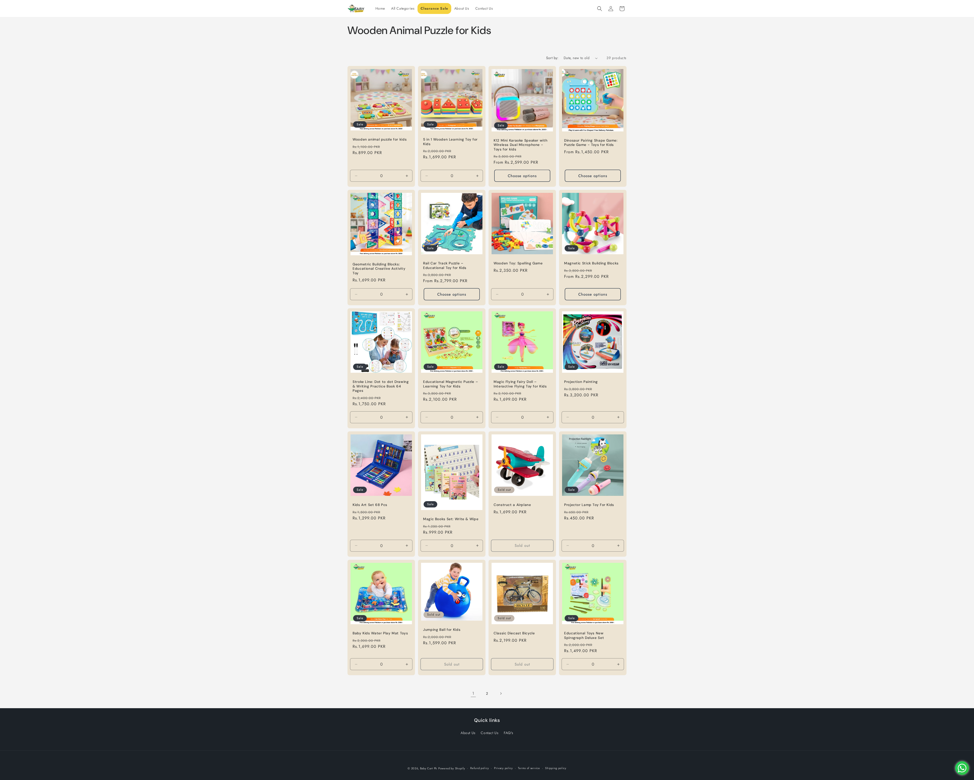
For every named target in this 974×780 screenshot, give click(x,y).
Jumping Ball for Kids (441, 630)
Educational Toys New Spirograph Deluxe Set (584, 635)
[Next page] (500, 693)
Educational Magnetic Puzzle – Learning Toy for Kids (450, 384)
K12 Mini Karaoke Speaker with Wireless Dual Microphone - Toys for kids (520, 144)
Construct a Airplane (512, 505)
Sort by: (552, 57)
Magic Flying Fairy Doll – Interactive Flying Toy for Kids (520, 384)
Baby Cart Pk (428, 768)
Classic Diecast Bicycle (514, 633)
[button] (599, 8)
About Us (468, 732)
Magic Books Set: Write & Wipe (450, 519)
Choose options (522, 176)
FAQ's (508, 732)
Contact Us (489, 732)
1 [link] (473, 693)
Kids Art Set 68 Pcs (370, 505)
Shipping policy (555, 768)
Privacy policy (503, 768)
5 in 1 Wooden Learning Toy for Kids (450, 141)
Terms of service (529, 768)
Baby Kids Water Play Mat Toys (380, 633)
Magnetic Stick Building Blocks (591, 263)
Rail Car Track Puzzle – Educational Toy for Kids (444, 265)
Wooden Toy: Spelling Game (518, 263)
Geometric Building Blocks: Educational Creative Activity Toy (379, 268)
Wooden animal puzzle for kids (380, 139)
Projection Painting (581, 382)
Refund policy (479, 768)
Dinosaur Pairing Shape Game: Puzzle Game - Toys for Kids (591, 142)
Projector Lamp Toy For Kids (589, 505)
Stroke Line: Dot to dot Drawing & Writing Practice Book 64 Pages (381, 386)
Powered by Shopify (451, 768)
